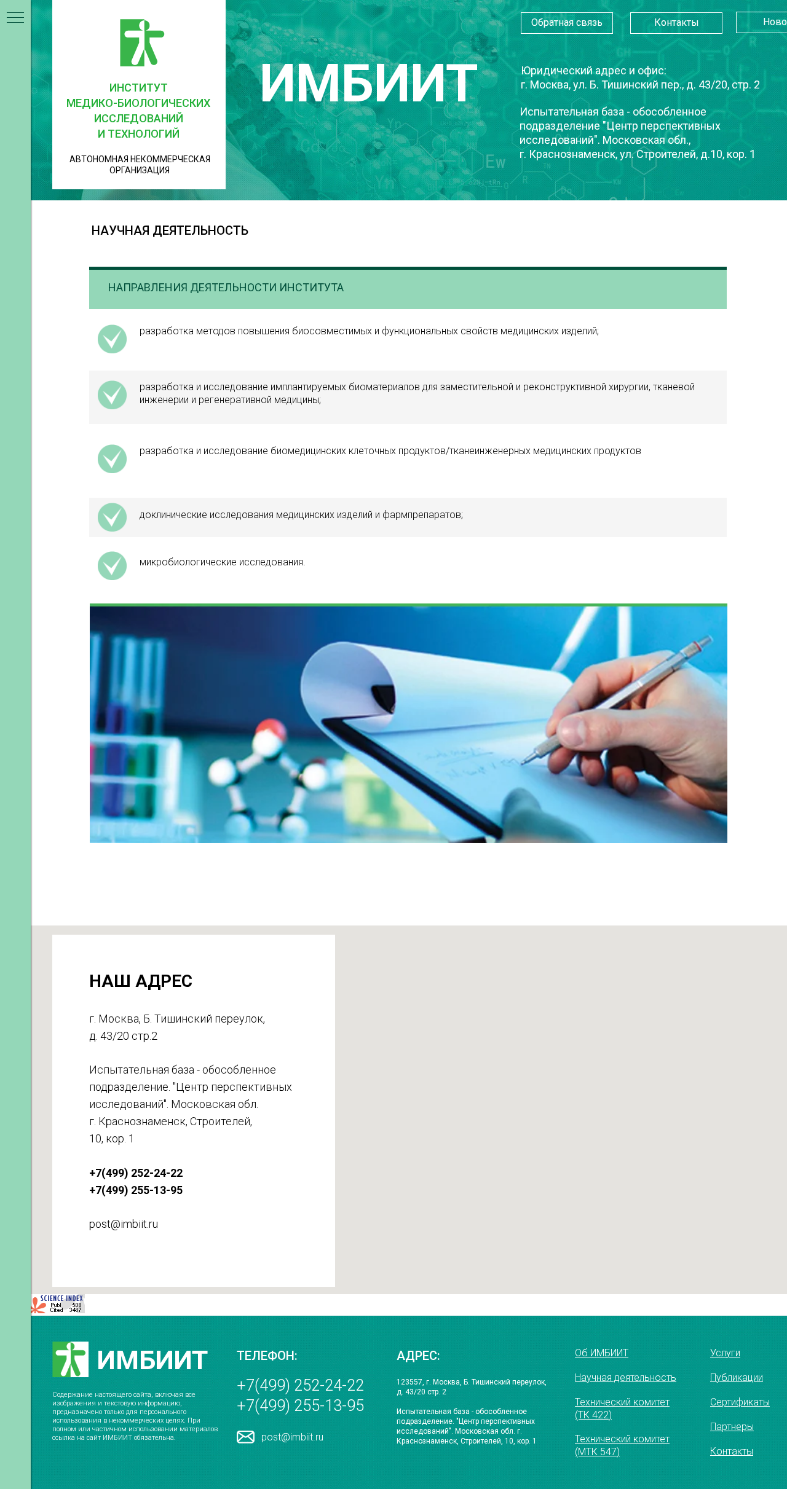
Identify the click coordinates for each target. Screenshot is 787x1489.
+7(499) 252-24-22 (300, 1385)
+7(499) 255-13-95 (300, 1406)
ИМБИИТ (152, 1360)
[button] (567, 23)
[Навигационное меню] (15, 18)
